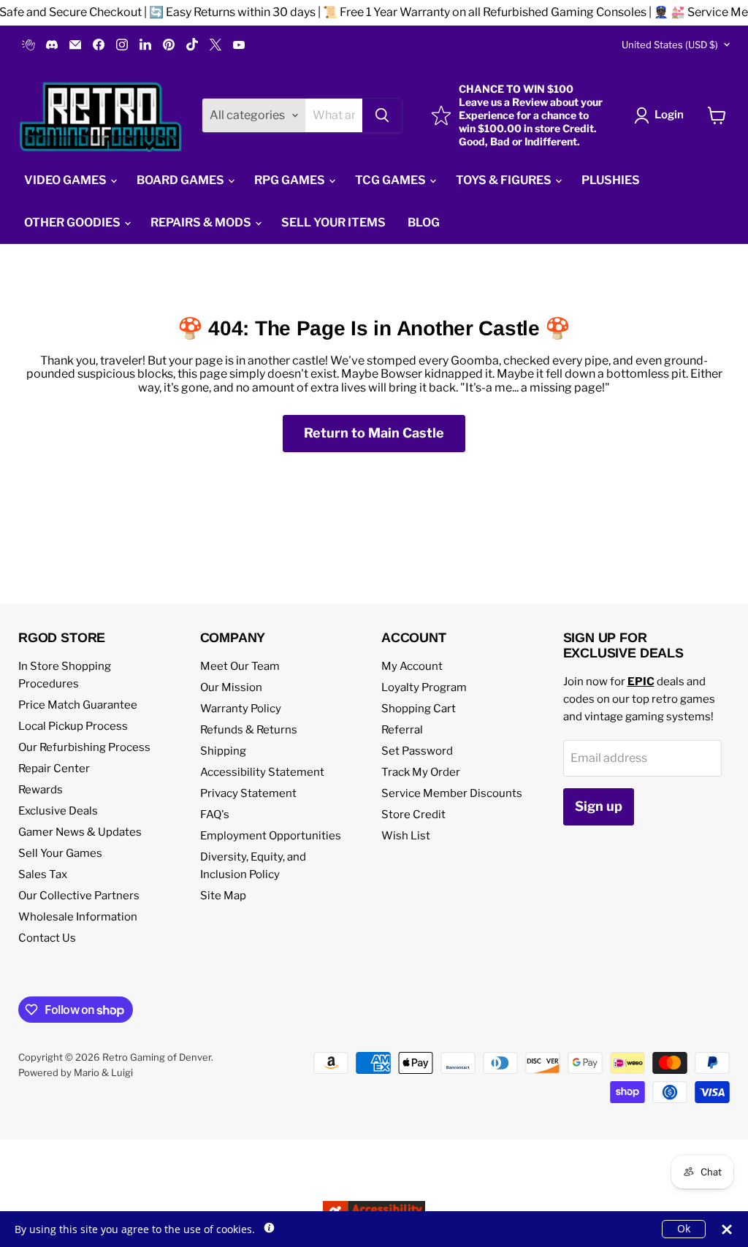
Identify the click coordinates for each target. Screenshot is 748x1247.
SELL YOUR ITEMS (333, 222)
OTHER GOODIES (73, 222)
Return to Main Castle (374, 433)
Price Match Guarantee (77, 705)
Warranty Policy (240, 708)
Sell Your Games (60, 853)
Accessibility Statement (262, 772)
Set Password (417, 751)
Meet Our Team (240, 666)
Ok (683, 1228)
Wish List (405, 835)
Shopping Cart (418, 708)
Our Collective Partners (79, 895)
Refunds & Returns (248, 729)
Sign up (598, 806)
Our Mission (231, 687)
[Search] (382, 115)
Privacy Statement (248, 793)
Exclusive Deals (58, 810)
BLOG (424, 222)
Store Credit (413, 814)
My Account (412, 666)
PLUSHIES (610, 180)
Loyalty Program (424, 687)
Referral (402, 729)
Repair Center (54, 768)
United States (670, 44)
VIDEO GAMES (66, 180)
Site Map (223, 895)
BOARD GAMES (181, 180)
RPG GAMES (290, 180)
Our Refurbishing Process (84, 747)
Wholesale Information (77, 916)
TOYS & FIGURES (505, 180)
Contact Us (47, 938)
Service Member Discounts (451, 793)
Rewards (40, 789)
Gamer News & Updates (80, 832)
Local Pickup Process (73, 726)
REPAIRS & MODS (201, 222)
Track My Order (420, 772)
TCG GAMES (391, 180)
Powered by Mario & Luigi (75, 1072)
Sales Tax (42, 874)
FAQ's (214, 814)
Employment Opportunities (270, 835)
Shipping (223, 751)
